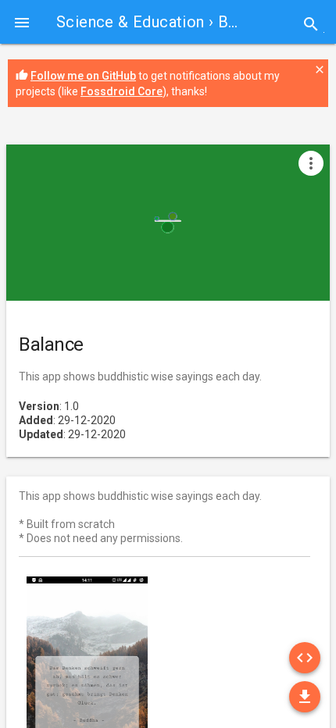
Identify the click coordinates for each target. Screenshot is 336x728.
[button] (22, 22)
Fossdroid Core (121, 91)
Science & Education (130, 21)
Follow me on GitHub (83, 76)
